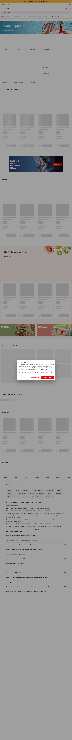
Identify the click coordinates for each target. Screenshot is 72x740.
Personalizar (35, 377)
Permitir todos (48, 377)
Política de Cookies (47, 372)
